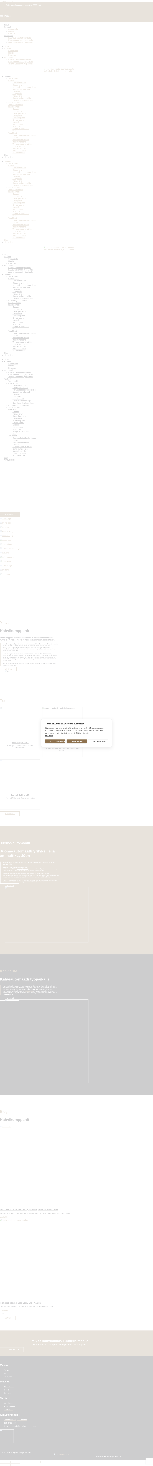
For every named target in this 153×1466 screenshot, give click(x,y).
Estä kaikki (77, 741)
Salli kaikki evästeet (57, 741)
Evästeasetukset (100, 741)
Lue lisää (49, 736)
